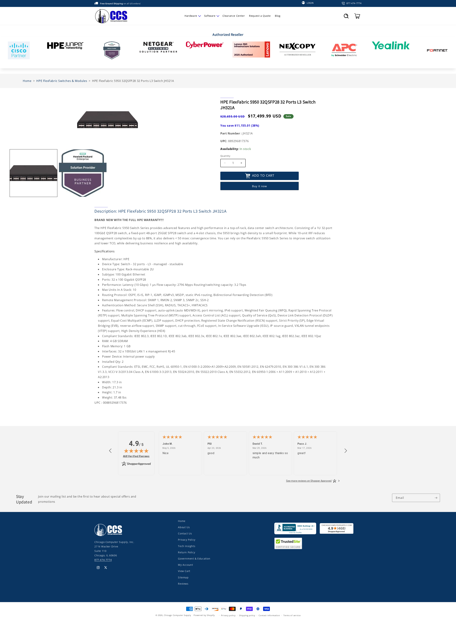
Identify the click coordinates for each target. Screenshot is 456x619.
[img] (136, 450)
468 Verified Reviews (136, 456)
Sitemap (183, 577)
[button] (192, 16)
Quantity (225, 155)
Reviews (183, 583)
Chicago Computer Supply (177, 615)
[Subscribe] (436, 498)
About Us (184, 527)
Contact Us (185, 533)
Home (181, 521)
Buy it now (259, 186)
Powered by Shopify (204, 615)
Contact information (269, 615)
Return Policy (186, 552)
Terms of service (291, 615)
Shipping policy (247, 615)
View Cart (184, 571)
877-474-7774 (103, 559)
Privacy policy (228, 615)
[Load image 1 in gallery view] (33, 173)
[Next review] (346, 451)
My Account (185, 564)
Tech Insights (186, 546)
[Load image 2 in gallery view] (82, 173)
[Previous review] (110, 451)
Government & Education (194, 558)
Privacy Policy (186, 539)
